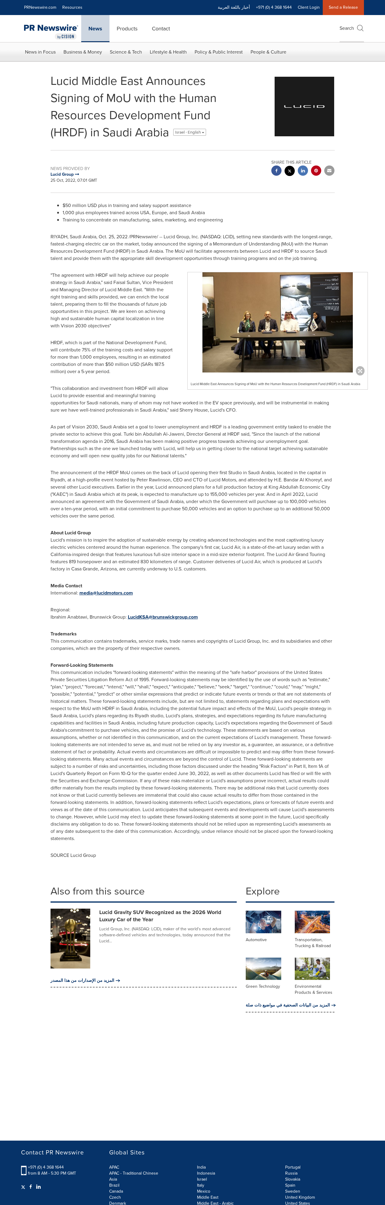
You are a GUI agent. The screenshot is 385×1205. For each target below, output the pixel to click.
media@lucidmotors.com (106, 592)
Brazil (114, 1185)
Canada (116, 1191)
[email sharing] (329, 171)
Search (347, 28)
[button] (278, 322)
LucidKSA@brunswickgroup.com (163, 616)
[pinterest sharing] (316, 171)
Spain (290, 1185)
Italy (200, 1185)
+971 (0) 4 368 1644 (46, 1167)
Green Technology (263, 986)
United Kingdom (300, 1197)
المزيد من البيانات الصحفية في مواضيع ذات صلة (288, 1005)
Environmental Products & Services (313, 989)
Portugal (292, 1167)
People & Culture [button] (268, 51)
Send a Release (343, 7)
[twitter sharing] (290, 172)
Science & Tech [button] (126, 51)
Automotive (256, 940)
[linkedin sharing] (303, 171)
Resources (72, 7)
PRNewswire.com (40, 7)
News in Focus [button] (40, 51)
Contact (161, 28)
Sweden (292, 1191)
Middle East (207, 1197)
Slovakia (292, 1179)
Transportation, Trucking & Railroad (313, 943)
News (95, 28)
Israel (202, 1179)
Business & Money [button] (82, 51)
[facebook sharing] (276, 171)
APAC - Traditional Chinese (133, 1173)
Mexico (203, 1191)
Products (127, 28)
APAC (114, 1167)
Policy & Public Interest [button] (219, 51)
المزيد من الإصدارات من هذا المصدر (82, 981)
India (201, 1167)
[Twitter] (24, 1187)
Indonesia (206, 1173)
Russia (291, 1173)
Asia (113, 1179)
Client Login (309, 7)
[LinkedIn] (38, 1187)
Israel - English (188, 132)
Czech (115, 1197)
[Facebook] (30, 1187)
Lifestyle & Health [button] (168, 51)
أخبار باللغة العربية (234, 7)
